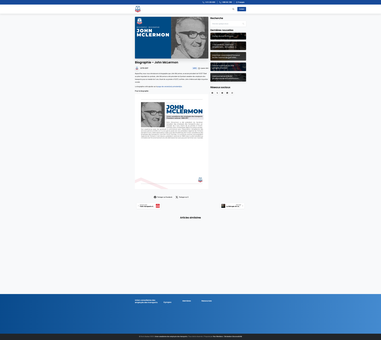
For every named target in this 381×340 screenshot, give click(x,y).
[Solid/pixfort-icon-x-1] (140, 324)
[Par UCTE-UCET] (139, 238)
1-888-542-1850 (227, 2)
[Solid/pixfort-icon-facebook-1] (136, 324)
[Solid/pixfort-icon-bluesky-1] (150, 324)
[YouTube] (222, 93)
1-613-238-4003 (210, 2)
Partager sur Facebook (164, 197)
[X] (217, 93)
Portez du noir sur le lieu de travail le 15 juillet (190, 252)
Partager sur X (183, 197)
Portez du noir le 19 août (151, 251)
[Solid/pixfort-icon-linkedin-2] (146, 324)
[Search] (243, 24)
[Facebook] (212, 93)
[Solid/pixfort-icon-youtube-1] (143, 324)
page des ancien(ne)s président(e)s (170, 86)
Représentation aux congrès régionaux (224, 258)
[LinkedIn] (227, 93)
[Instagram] (232, 93)
